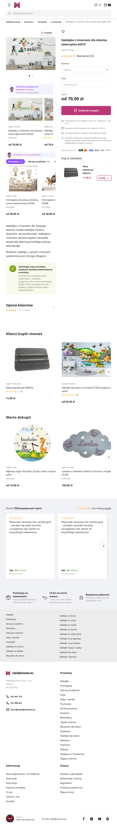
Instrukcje (11, 783)
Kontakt (10, 801)
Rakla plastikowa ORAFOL (88, 170)
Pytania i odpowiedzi (71, 774)
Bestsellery (66, 717)
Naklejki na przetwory (70, 643)
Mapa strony (67, 792)
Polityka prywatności (71, 787)
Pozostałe (10, 642)
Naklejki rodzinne (68, 656)
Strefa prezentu (68, 708)
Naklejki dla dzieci (68, 652)
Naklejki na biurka (68, 629)
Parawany (10, 628)
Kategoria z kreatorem (72, 754)
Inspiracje (11, 778)
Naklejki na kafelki (14, 651)
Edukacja (65, 731)
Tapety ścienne (68, 722)
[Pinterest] (107, 818)
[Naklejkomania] (31, 673)
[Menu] (9, 5)
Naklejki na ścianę (14, 646)
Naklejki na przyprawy (70, 638)
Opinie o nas (13, 796)
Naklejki (10, 614)
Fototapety (15, 161)
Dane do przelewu (16, 787)
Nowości (64, 713)
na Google (106, 508)
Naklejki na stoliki (68, 625)
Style (62, 694)
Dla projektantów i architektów (23, 774)
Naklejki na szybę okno (70, 634)
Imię (63, 78)
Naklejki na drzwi (68, 615)
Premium (65, 744)
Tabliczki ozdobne (14, 633)
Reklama (64, 740)
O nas (9, 792)
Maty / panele (12, 637)
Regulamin (66, 783)
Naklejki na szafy (68, 620)
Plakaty (64, 749)
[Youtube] (99, 818)
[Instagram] (91, 818)
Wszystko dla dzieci (15, 655)
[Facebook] (83, 818)
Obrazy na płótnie (39, 161)
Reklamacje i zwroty (71, 778)
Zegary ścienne (68, 758)
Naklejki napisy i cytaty (70, 647)
